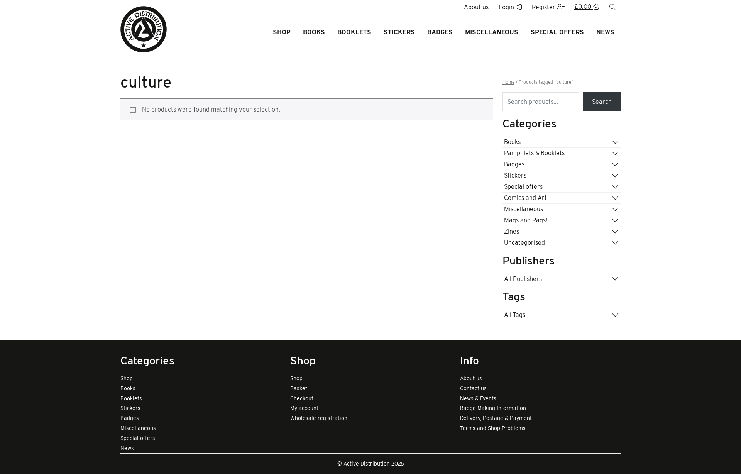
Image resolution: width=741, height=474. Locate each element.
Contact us (473, 388)
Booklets (354, 32)
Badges (440, 32)
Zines (511, 231)
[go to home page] (143, 28)
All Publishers (523, 279)
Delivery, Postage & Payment (496, 418)
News (605, 32)
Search (602, 101)
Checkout (301, 398)
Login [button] (507, 7)
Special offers (557, 32)
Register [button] (544, 7)
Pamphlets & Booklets (534, 153)
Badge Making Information (493, 408)
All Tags (514, 314)
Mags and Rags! (525, 220)
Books (314, 32)
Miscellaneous (491, 32)
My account (304, 408)
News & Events (478, 398)
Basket (298, 388)
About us (471, 378)
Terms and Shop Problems (493, 428)
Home (508, 82)
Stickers (399, 32)
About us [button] (476, 7)
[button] (587, 7)
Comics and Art (525, 197)
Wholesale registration (318, 418)
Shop (282, 32)
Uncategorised (524, 242)
